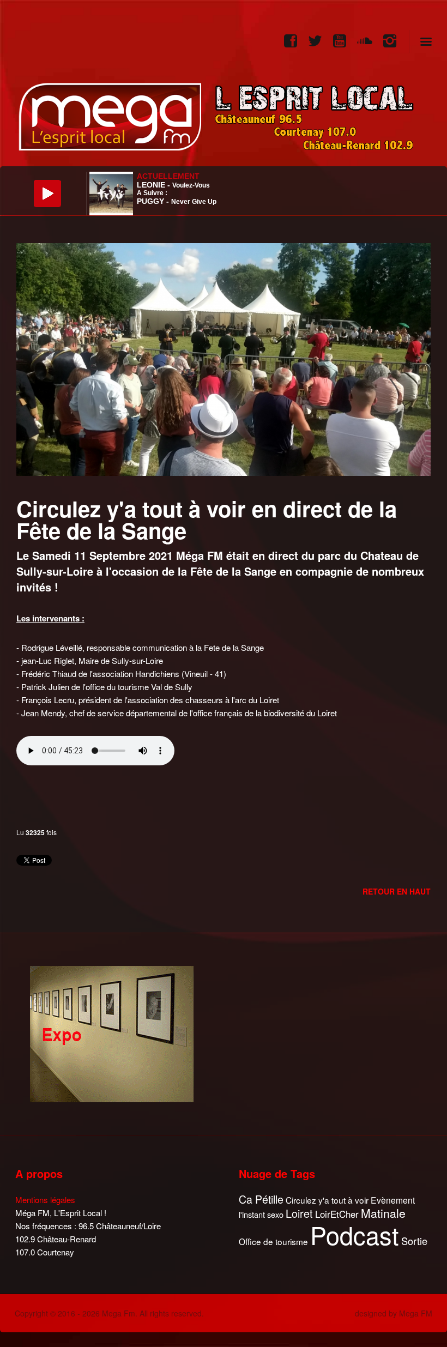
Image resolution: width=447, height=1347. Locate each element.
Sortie (414, 1241)
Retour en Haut (397, 891)
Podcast (354, 1234)
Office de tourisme (273, 1241)
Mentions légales (45, 1199)
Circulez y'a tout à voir (327, 1200)
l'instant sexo (261, 1214)
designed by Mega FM (393, 1313)
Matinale (383, 1213)
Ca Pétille (261, 1199)
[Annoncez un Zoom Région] (112, 1032)
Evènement (393, 1200)
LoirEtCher (337, 1214)
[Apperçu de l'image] (223, 358)
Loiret (299, 1213)
